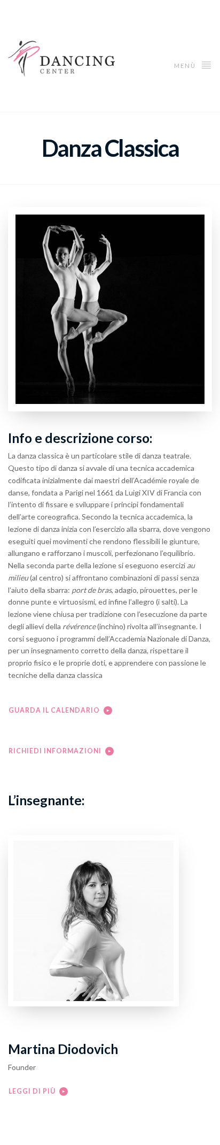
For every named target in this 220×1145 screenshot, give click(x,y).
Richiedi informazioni (55, 751)
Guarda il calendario (54, 710)
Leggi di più (32, 1091)
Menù (186, 65)
